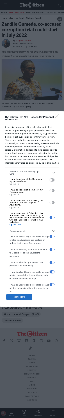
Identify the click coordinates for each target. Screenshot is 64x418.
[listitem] (32, 173)
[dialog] (32, 209)
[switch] (52, 180)
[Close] (58, 117)
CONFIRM (19, 297)
